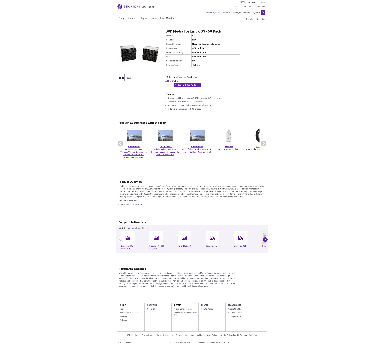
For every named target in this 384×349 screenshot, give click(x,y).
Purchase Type (172, 65)
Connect (132, 18)
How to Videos (207, 309)
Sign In (249, 18)
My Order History (235, 312)
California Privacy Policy (207, 335)
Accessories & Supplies (129, 312)
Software (123, 320)
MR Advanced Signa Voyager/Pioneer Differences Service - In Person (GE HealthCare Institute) (133, 153)
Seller (168, 56)
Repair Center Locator (183, 309)
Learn (154, 18)
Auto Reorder (192, 77)
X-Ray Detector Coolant (228, 149)
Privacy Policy (147, 335)
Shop (121, 18)
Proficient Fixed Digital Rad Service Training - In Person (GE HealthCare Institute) (165, 152)
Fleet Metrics (167, 18)
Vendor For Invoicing (174, 52)
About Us (237, 6)
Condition (170, 40)
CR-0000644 (197, 146)
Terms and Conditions (185, 335)
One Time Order (175, 77)
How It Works (248, 6)
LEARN (204, 305)
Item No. (169, 35)
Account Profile (234, 309)
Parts (122, 309)
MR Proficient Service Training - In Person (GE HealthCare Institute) (196, 150)
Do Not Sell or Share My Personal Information (239, 335)
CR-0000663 (134, 146)
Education (124, 316)
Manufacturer (171, 48)
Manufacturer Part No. (175, 61)
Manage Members (235, 316)
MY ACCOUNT (234, 305)
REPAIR (177, 305)
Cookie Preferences (164, 335)
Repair (143, 18)
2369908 (229, 146)
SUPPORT (152, 305)
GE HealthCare (132, 335)
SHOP (123, 305)
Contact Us (261, 6)
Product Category (173, 44)
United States (251, 2)
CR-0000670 (166, 146)
